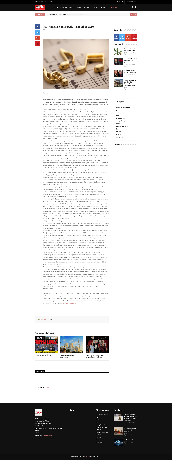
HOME (56, 7)
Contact (51, 1)
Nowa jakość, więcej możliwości (59, 14)
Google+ (128, 38)
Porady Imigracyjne (121, 121)
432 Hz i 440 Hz (128, 440)
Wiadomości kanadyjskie (122, 107)
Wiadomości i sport (66, 7)
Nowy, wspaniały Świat (43, 355)
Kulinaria (95, 7)
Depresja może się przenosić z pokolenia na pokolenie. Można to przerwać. (130, 417)
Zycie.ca (87, 456)
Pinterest (134, 38)
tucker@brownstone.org (69, 303)
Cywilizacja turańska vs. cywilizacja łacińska (130, 430)
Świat (117, 113)
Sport (117, 115)
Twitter (122, 38)
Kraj (116, 110)
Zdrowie (117, 123)
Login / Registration (131, 1)
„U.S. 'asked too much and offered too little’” (130, 60)
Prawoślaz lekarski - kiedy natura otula (130, 50)
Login (48, 387)
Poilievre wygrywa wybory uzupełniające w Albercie (95, 356)
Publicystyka (113, 7)
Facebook (116, 38)
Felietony (104, 7)
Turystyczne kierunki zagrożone (67, 356)
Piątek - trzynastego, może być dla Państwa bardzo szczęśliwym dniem (130, 83)
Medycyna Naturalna (121, 126)
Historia (87, 7)
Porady (78, 7)
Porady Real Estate (120, 118)
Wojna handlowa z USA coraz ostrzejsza (130, 71)
